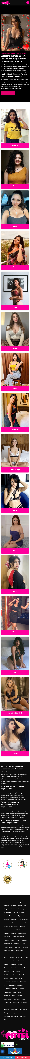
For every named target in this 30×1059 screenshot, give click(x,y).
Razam (11, 1006)
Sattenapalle (19, 950)
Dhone (11, 926)
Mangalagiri (23, 1016)
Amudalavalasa (8, 943)
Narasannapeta (22, 933)
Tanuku (18, 940)
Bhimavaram (7, 1020)
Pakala (5, 947)
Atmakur (26, 957)
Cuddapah (14, 988)
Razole (6, 926)
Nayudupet (16, 1013)
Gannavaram (19, 957)
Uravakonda (21, 961)
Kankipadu (19, 985)
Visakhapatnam (8, 999)
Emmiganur (13, 909)
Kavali (11, 978)
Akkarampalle (23, 923)
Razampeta (13, 905)
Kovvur (6, 985)
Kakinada (12, 957)
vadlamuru (6, 940)
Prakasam (14, 961)
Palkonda (19, 995)
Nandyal (18, 971)
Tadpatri (20, 992)
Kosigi (14, 992)
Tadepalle (24, 940)
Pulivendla (22, 1006)
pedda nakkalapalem (9, 950)
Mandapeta (23, 981)
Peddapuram (7, 988)
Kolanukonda (19, 929)
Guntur (5, 1006)
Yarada (15, 916)
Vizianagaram (15, 981)
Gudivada (6, 905)
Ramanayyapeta (24, 919)
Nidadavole (7, 961)
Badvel (11, 947)
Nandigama (22, 926)
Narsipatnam (7, 923)
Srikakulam (13, 964)
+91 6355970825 (8, 1057)
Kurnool (12, 971)
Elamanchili (13, 933)
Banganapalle (14, 1009)
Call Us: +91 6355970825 (8, 93)
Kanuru (16, 926)
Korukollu (13, 902)
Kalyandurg (23, 968)
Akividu (25, 905)
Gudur (16, 978)
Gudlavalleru (12, 985)
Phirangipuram (7, 1013)
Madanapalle (19, 954)
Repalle (16, 1016)
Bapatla (16, 912)
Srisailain (20, 964)
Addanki (6, 978)
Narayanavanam (22, 902)
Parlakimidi (22, 978)
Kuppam (13, 940)
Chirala (16, 1006)
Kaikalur (15, 975)
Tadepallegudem (22, 909)
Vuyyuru (20, 905)
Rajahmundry (17, 999)
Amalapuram (16, 1002)
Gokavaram (7, 902)
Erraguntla (6, 909)
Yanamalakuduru (8, 912)
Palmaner (6, 929)
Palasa (12, 929)
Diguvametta (21, 916)
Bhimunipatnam (23, 1009)
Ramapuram (16, 943)
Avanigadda (25, 947)
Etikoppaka (22, 912)
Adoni (13, 954)
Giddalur (17, 968)
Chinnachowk (20, 936)
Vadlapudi (6, 964)
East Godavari (14, 919)
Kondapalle (7, 995)
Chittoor (23, 943)
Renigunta (21, 988)
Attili (10, 916)
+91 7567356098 (23, 1057)
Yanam (5, 916)
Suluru (23, 999)
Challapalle (22, 975)
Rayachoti (6, 919)
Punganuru (6, 1009)
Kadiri (14, 936)
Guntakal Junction (8, 968)
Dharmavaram (7, 1002)
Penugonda (7, 981)
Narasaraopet (7, 936)
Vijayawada (7, 954)
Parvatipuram (24, 1002)
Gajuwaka (6, 933)
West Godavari (8, 975)
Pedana (26, 954)
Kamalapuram (7, 992)
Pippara (13, 995)
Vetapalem (17, 947)
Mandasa (6, 971)
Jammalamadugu (8, 1016)
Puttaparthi (15, 923)
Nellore (6, 957)
